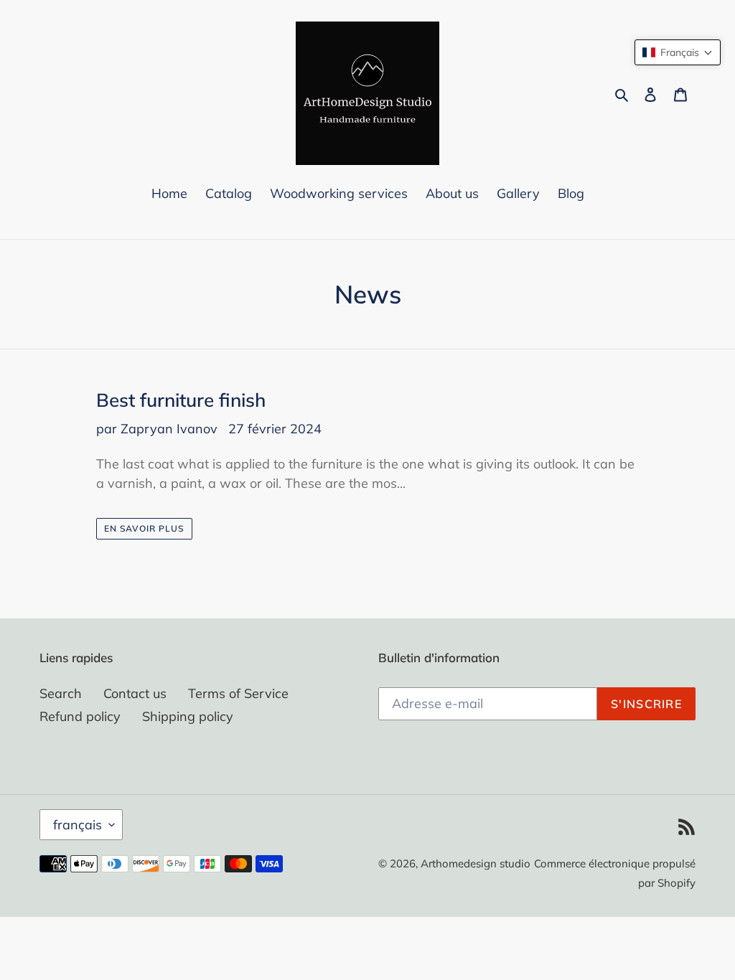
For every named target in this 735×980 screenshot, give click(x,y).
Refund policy (80, 716)
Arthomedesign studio (475, 863)
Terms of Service (238, 693)
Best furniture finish (181, 400)
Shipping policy (187, 716)
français (77, 824)
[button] (677, 52)
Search (60, 693)
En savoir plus (144, 528)
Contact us (135, 693)
